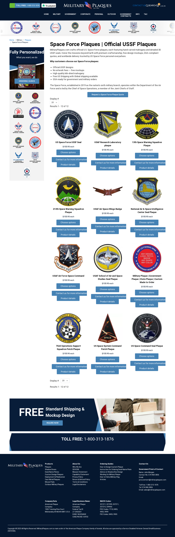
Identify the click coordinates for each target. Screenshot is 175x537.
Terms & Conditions (80, 482)
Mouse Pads (50, 482)
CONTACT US (139, 5)
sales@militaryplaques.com (154, 490)
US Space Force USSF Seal (68, 142)
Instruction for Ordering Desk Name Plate (115, 469)
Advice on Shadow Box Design (111, 472)
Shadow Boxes (50, 469)
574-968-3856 (153, 475)
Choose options (68, 152)
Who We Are (77, 467)
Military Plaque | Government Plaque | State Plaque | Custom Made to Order (147, 279)
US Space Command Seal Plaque (147, 346)
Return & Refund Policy (81, 479)
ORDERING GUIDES (27, 81)
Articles (103, 479)
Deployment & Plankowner (55, 477)
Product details (68, 164)
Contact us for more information (71, 159)
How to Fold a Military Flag (110, 477)
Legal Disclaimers (79, 484)
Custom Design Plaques (54, 474)
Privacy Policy (77, 477)
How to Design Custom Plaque (111, 467)
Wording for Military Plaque (110, 474)
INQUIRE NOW (52, 423)
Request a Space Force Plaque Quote (108, 94)
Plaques (48, 467)
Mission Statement (79, 472)
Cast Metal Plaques (52, 479)
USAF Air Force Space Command (68, 276)
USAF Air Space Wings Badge (107, 209)
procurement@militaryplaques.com (152, 480)
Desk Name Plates (52, 472)
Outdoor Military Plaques (54, 484)
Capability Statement (80, 474)
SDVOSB (75, 469)
